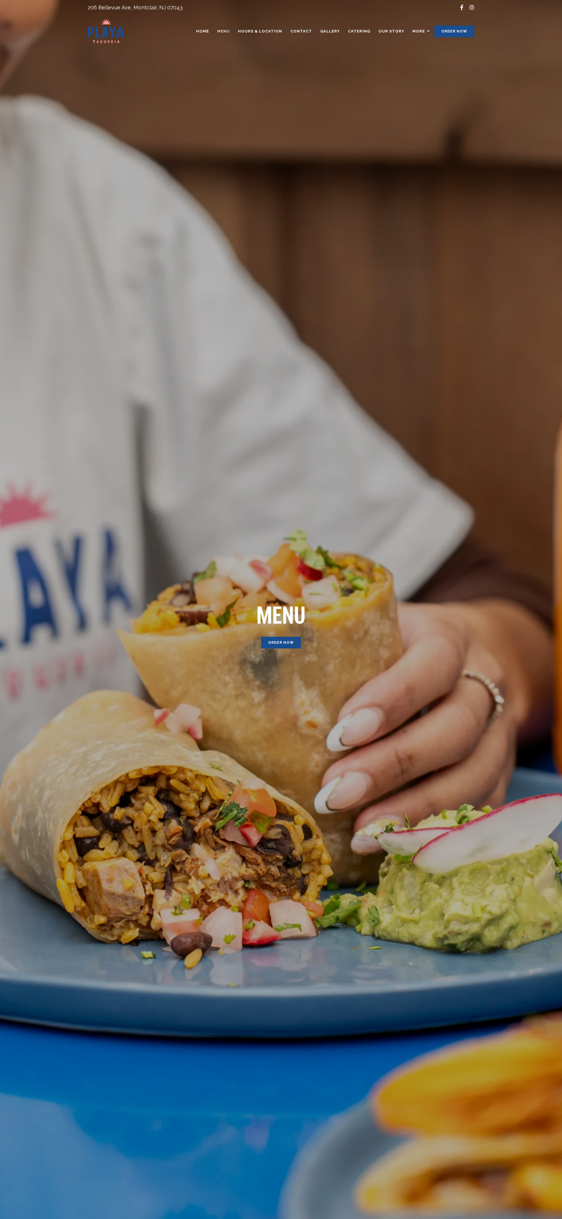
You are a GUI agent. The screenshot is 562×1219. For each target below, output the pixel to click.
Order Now (454, 31)
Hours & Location (260, 31)
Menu (223, 31)
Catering (359, 31)
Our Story (391, 31)
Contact (301, 31)
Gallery (330, 31)
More (418, 31)
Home (202, 31)
